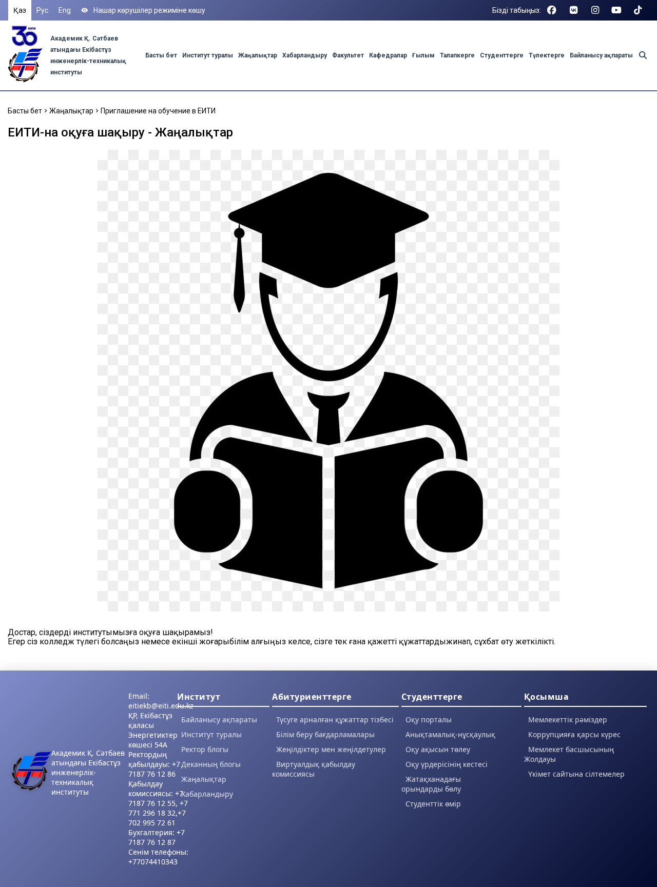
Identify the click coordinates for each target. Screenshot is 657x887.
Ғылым (423, 55)
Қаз (19, 10)
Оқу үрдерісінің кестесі (446, 764)
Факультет (348, 55)
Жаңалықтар (257, 55)
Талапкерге (457, 55)
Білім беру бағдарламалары (325, 734)
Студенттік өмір (433, 804)
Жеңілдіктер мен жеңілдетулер (331, 749)
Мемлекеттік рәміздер (567, 719)
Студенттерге (502, 55)
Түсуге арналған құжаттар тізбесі (335, 719)
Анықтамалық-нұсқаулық (450, 734)
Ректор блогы (204, 749)
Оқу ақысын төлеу (437, 749)
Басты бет (161, 55)
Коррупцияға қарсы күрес (574, 734)
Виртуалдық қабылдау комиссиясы (313, 769)
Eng (65, 10)
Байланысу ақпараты (601, 55)
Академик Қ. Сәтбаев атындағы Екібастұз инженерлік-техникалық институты (88, 772)
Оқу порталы (428, 719)
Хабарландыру (304, 55)
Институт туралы (207, 55)
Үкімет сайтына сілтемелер (576, 774)
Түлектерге (547, 55)
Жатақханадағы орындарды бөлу (431, 784)
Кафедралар (388, 55)
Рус (42, 10)
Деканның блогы (211, 764)
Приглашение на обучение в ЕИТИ (158, 111)
